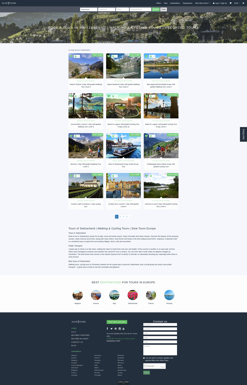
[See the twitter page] (111, 329)
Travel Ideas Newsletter (117, 322)
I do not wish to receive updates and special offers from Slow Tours (159, 359)
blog (73, 345)
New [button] (165, 3)
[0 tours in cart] (243, 3)
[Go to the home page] (9, 3)
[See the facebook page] (107, 329)
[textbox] (81, 9)
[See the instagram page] (119, 329)
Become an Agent (80, 339)
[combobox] (88, 9)
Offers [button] (158, 3)
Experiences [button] (187, 3)
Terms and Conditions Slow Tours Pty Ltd (119, 333)
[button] (230, 3)
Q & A (73, 332)
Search (156, 9)
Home (74, 328)
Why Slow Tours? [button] (202, 3)
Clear (164, 9)
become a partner (80, 335)
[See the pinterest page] (115, 329)
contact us (77, 342)
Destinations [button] (175, 3)
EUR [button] (236, 3)
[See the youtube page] (124, 329)
